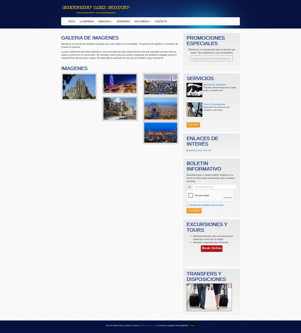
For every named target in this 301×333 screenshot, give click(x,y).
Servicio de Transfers (214, 84)
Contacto (161, 21)
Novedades (123, 21)
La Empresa (87, 21)
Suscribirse (194, 210)
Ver (79, 89)
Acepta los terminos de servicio (207, 204)
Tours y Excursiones (214, 104)
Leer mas (193, 124)
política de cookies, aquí (148, 325)
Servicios (104, 21)
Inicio (71, 21)
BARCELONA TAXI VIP (200, 150)
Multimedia (142, 21)
